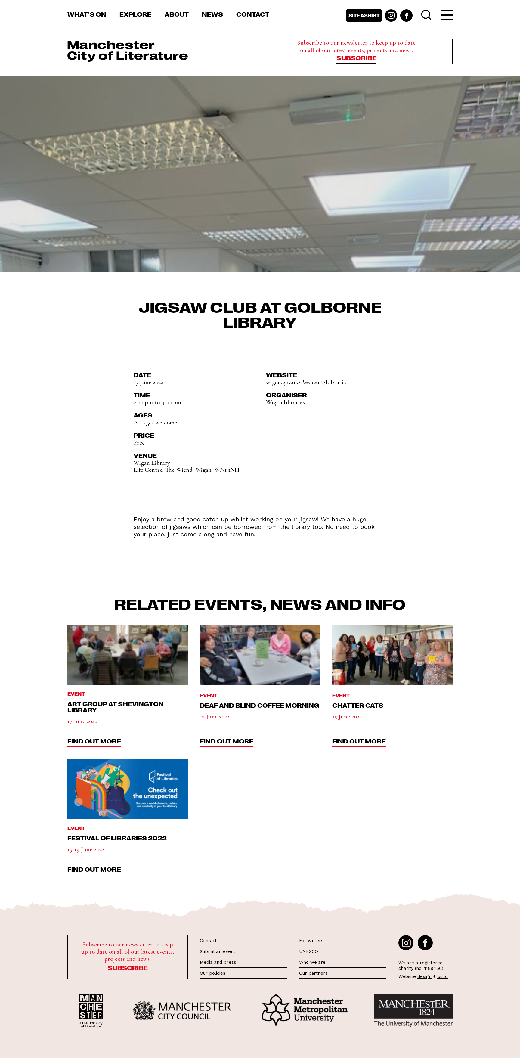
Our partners (313, 973)
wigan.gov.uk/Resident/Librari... (307, 382)
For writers (311, 940)
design (424, 976)
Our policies (212, 973)
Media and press (218, 962)
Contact (252, 13)
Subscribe (356, 57)
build (442, 976)
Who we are (312, 962)
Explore (135, 13)
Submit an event (217, 951)
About (177, 13)
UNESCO (308, 951)
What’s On (86, 13)
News (212, 13)
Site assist (363, 15)
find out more (94, 740)
